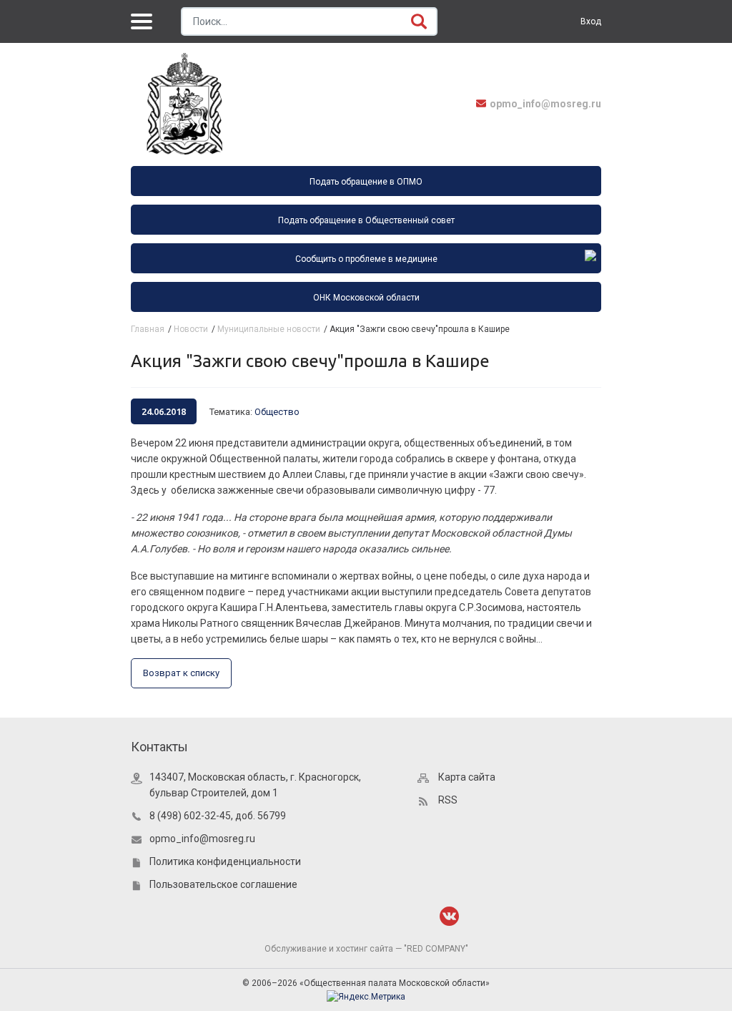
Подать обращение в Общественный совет (366, 220)
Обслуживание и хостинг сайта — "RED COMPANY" (366, 949)
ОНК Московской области (366, 298)
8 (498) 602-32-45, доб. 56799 (217, 815)
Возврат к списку (181, 673)
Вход (590, 21)
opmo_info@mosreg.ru (545, 103)
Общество (277, 411)
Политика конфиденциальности (225, 861)
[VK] (449, 916)
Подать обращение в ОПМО (366, 182)
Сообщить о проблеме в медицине (366, 259)
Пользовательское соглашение (223, 884)
